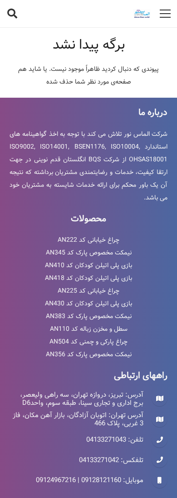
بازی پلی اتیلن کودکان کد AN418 (88, 278)
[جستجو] (12, 13)
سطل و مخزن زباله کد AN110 (89, 329)
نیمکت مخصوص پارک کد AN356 (89, 354)
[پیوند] (142, 13)
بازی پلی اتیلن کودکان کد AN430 (88, 304)
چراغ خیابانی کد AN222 (88, 240)
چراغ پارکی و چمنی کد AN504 (88, 342)
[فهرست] (165, 13)
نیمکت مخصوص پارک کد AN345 (89, 253)
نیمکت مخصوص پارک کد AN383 (89, 316)
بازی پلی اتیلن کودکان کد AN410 (88, 265)
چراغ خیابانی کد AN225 (88, 291)
